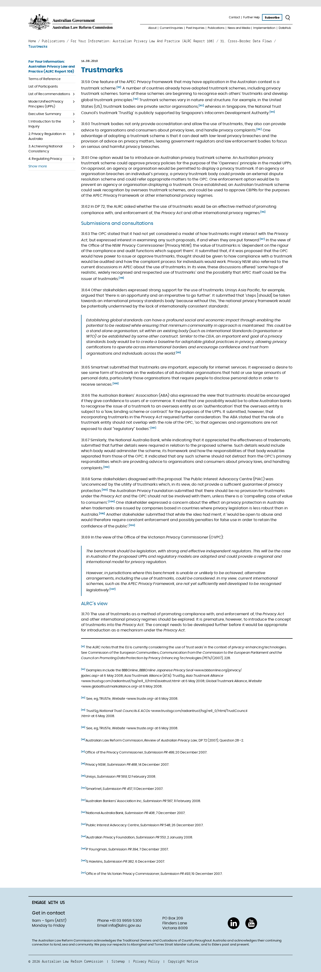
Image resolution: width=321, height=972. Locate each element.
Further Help (251, 17)
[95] (259, 129)
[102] (106, 467)
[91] (119, 87)
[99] (178, 352)
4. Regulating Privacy (45, 159)
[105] (102, 513)
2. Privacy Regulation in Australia (47, 136)
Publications (216, 28)
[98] (121, 278)
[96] (263, 212)
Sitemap (118, 961)
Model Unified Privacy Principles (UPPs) (45, 104)
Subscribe (272, 17)
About (152, 28)
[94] (272, 112)
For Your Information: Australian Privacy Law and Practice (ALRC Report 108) (51, 66)
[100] (116, 383)
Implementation (264, 28)
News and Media (239, 28)
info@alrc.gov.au (124, 925)
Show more (37, 166)
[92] (135, 99)
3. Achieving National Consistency (45, 149)
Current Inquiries (171, 28)
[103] (105, 490)
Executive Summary (44, 114)
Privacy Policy (146, 961)
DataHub (285, 28)
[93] (201, 105)
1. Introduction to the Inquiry (44, 124)
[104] (111, 501)
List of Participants (43, 86)
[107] (113, 589)
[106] (132, 525)
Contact (234, 17)
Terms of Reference (44, 79)
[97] (262, 239)
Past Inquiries (195, 28)
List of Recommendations (49, 94)
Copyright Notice (183, 961)
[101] (153, 428)
